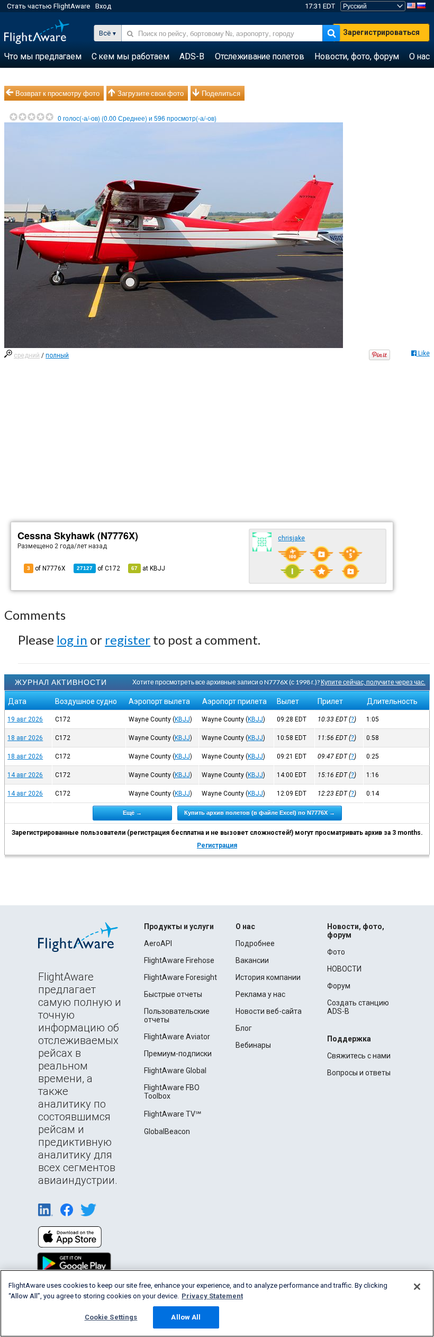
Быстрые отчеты (173, 994)
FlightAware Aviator (177, 1036)
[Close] (417, 1286)
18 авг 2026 (25, 738)
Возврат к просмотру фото (57, 93)
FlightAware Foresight (180, 977)
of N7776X (46, 568)
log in (72, 639)
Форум (338, 986)
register (127, 639)
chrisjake (291, 538)
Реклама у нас (260, 994)
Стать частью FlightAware (48, 6)
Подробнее (255, 943)
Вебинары (253, 1045)
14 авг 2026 (25, 775)
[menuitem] (43, 57)
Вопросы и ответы (359, 1072)
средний (27, 355)
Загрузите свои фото (150, 93)
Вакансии (252, 960)
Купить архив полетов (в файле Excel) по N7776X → (259, 812)
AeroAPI (158, 943)
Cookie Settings (111, 1317)
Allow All (186, 1317)
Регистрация (217, 845)
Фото (336, 952)
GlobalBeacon (167, 1131)
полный (57, 355)
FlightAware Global (175, 1070)
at (148, 568)
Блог (244, 1028)
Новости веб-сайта (269, 1011)
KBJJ (182, 719)
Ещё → (132, 812)
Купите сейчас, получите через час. (373, 682)
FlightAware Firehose (179, 960)
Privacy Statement (212, 1296)
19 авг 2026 (25, 719)
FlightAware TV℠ (172, 1114)
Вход (103, 6)
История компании (268, 977)
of (98, 568)
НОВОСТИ (344, 969)
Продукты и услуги (179, 926)
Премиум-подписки (178, 1053)
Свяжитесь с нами (359, 1055)
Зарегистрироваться (381, 32)
